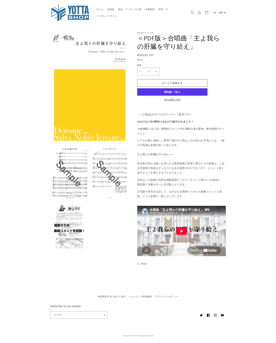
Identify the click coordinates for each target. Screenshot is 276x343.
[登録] (103, 315)
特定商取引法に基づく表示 (112, 296)
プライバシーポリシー (166, 296)
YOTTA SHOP (133, 336)
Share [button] (144, 263)
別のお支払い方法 (172, 99)
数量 (139, 65)
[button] (192, 12)
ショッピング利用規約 (140, 296)
